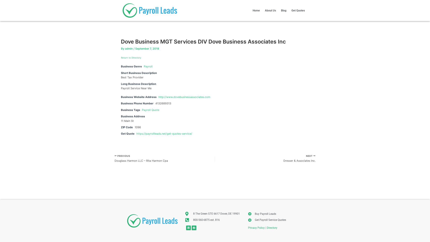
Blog (283, 10)
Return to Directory (131, 57)
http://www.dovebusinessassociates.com (184, 97)
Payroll (148, 66)
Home (256, 10)
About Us (270, 10)
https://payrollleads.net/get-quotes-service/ (164, 133)
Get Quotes (298, 10)
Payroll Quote (150, 110)
